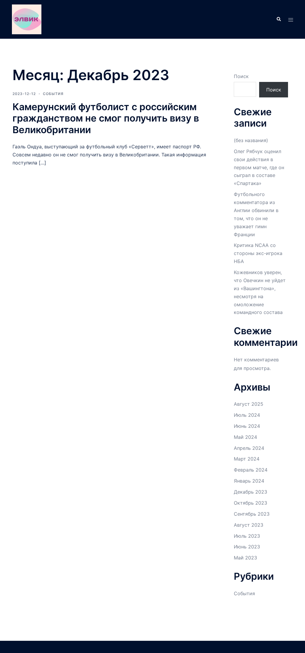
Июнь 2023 (247, 547)
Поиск (241, 76)
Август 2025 (248, 404)
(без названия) (251, 140)
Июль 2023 (247, 536)
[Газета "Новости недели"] (26, 19)
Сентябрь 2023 (252, 514)
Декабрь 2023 (250, 492)
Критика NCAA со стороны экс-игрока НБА (258, 253)
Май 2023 (245, 558)
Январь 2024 (249, 481)
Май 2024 (245, 437)
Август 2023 (248, 525)
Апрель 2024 (249, 448)
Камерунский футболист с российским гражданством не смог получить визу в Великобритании (106, 118)
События (53, 93)
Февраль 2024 (250, 470)
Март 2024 (246, 459)
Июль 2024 (247, 415)
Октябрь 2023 (250, 503)
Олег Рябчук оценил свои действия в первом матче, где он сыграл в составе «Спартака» (259, 167)
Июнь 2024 (247, 426)
